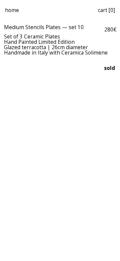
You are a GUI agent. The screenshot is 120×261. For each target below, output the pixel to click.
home (12, 10)
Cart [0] (106, 10)
